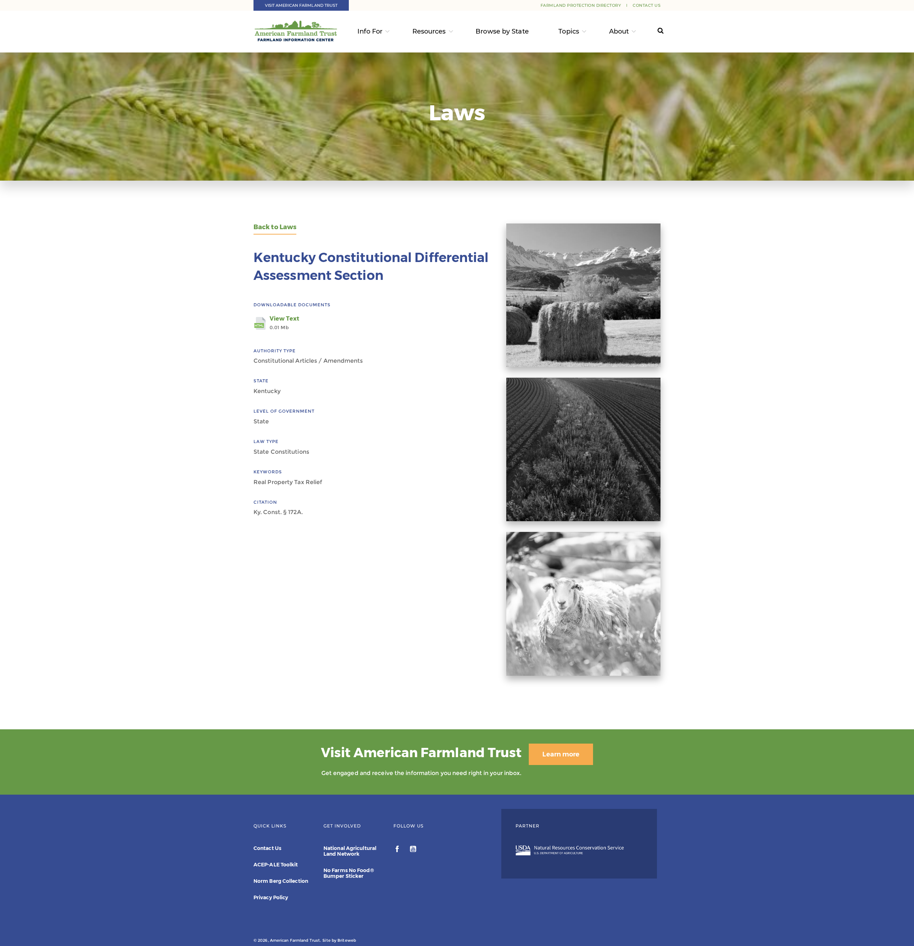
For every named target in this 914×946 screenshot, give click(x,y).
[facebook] (397, 850)
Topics (568, 31)
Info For (369, 31)
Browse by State (502, 31)
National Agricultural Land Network (349, 851)
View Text (284, 322)
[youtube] (413, 850)
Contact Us (647, 5)
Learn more (560, 754)
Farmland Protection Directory (581, 5)
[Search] (654, 31)
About (619, 31)
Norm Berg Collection (280, 881)
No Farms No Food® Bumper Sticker (348, 873)
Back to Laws (274, 227)
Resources (429, 31)
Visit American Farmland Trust (301, 5)
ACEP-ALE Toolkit (275, 864)
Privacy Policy (270, 897)
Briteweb (346, 940)
